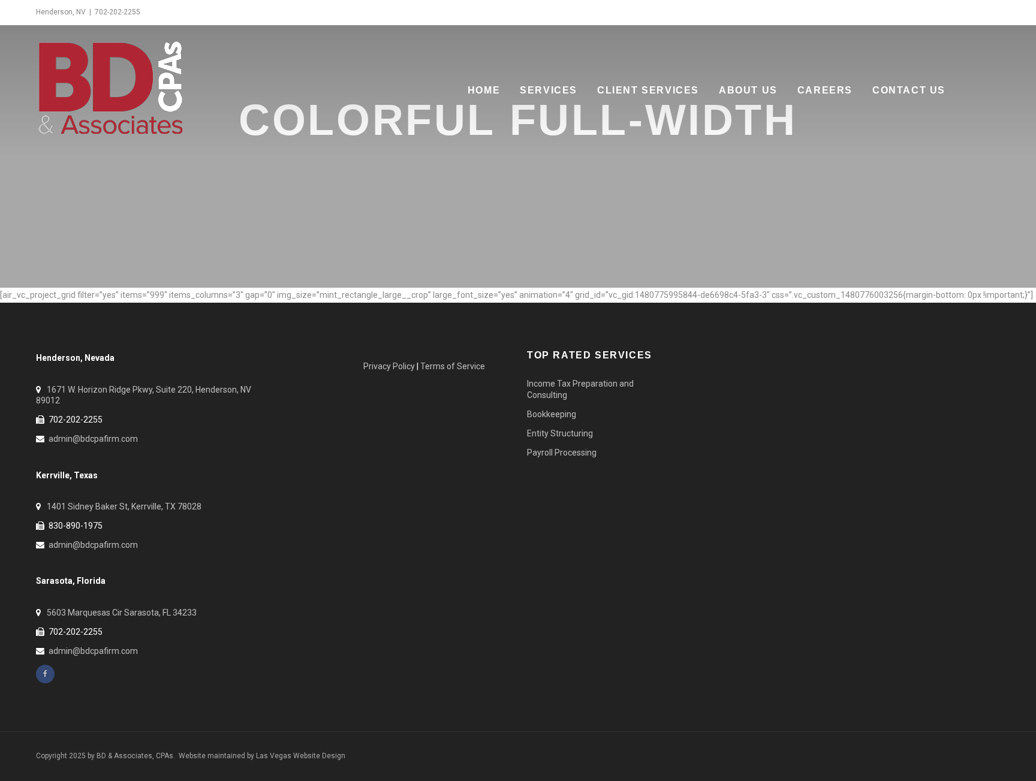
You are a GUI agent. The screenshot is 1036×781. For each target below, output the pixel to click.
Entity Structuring (560, 433)
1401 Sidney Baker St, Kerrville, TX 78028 (124, 506)
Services (548, 90)
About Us (748, 90)
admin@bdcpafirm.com (93, 439)
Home (484, 90)
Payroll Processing (562, 452)
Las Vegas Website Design (300, 756)
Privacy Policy (389, 366)
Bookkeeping (551, 414)
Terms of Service (452, 366)
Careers (825, 90)
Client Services (648, 90)
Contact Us (908, 90)
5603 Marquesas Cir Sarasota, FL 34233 (122, 612)
